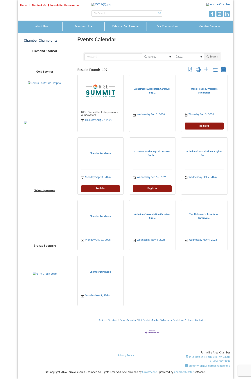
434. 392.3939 (221, 361)
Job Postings (187, 320)
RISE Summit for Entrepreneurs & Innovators (99, 113)
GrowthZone (149, 372)
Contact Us (200, 320)
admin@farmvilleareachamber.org (209, 365)
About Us (40, 26)
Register (204, 126)
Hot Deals (143, 320)
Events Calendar (128, 320)
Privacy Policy (125, 355)
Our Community (166, 26)
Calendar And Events (124, 26)
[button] (190, 70)
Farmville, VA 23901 (209, 357)
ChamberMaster (184, 372)
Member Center (208, 26)
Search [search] (214, 56)
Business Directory (107, 320)
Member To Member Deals (164, 320)
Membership (82, 26)
